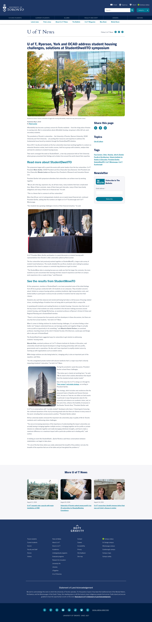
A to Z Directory (57, 574)
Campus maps (106, 553)
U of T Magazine (90, 22)
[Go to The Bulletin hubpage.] (100, 181)
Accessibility (81, 546)
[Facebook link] (119, 32)
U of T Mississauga (111, 162)
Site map (80, 556)
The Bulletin (76, 22)
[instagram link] (122, 32)
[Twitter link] (116, 32)
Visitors (140, 18)
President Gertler (113, 159)
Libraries (54, 567)
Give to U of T (56, 546)
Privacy (79, 549)
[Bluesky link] (81, 610)
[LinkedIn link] (69, 610)
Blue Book (103, 22)
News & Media (56, 539)
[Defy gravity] (77, 528)
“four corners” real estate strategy (68, 384)
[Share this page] (105, 128)
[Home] (14, 8)
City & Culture (98, 141)
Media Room (115, 22)
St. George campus (108, 542)
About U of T (56, 542)
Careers (79, 542)
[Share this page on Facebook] (100, 128)
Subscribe (109, 199)
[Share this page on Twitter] (95, 128)
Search (132, 10)
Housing (110, 154)
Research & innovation (59, 560)
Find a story (47, 22)
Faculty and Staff (91, 18)
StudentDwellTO (99, 162)
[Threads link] (87, 610)
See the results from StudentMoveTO (51, 281)
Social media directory (100, 610)
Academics (55, 549)
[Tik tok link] (75, 610)
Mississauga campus (108, 546)
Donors (115, 18)
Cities (105, 154)
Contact (79, 539)
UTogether (55, 570)
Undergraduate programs (59, 553)
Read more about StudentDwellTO (49, 162)
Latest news (35, 22)
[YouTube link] (63, 610)
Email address (100, 188)
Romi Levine (33, 124)
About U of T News (62, 22)
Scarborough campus (108, 549)
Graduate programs (58, 556)
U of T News (40, 32)
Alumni (66, 18)
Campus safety (106, 556)
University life (56, 563)
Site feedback (81, 553)
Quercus (124, 5)
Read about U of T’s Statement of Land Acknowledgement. (93, 597)
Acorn (134, 5)
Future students (15, 18)
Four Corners (98, 154)
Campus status (144, 5)
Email (115, 5)
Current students (42, 18)
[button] (143, 10)
